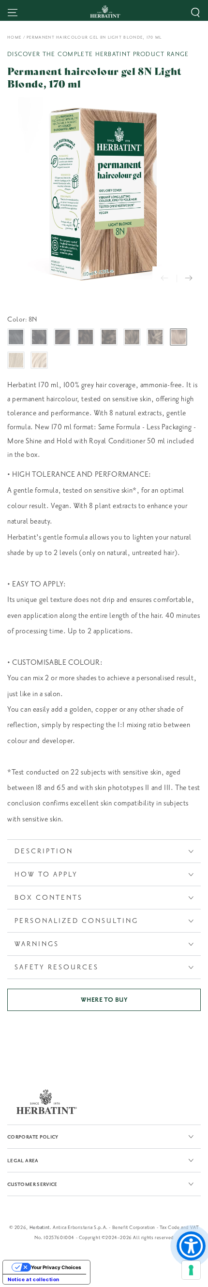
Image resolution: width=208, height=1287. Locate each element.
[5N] (109, 337)
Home (14, 37)
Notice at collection (33, 1279)
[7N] (155, 337)
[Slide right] (189, 278)
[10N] (39, 360)
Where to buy (104, 1000)
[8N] (178, 337)
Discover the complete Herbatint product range (98, 54)
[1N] (16, 337)
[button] (195, 12)
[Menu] (12, 12)
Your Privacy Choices (56, 1267)
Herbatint (40, 1227)
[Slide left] (164, 278)
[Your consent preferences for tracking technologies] (191, 1270)
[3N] (62, 337)
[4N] (85, 337)
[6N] (132, 337)
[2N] (39, 337)
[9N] (16, 360)
